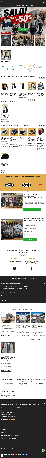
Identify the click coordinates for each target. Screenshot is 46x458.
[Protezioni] (28, 40)
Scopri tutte (4, 300)
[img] (23, 254)
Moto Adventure (8, 451)
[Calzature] (40, 40)
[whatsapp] (43, 450)
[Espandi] (1, 2)
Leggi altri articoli (6, 335)
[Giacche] (17, 40)
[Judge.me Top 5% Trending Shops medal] (30, 70)
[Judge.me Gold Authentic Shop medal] (25, 66)
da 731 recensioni (23, 255)
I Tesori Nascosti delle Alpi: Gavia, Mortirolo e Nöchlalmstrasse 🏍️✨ (38, 328)
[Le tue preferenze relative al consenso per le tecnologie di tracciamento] (2, 456)
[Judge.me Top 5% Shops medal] (40, 66)
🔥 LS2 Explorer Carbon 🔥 (6, 326)
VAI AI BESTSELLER (30, 239)
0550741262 (9, 412)
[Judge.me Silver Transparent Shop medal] (35, 66)
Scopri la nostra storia (32, 209)
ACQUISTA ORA (23, 29)
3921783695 (10, 414)
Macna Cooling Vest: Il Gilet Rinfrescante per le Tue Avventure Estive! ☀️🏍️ (8, 357)
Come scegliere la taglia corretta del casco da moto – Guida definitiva (23, 327)
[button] (43, 2)
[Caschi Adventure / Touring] (6, 40)
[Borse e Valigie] (6, 55)
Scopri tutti (42, 77)
